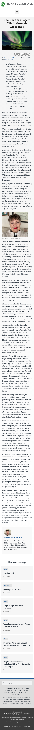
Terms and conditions (24, 726)
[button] (17, 11)
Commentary (7, 585)
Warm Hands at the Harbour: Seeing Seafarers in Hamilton (16, 625)
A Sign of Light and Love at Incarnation (13, 606)
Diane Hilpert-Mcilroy (11, 58)
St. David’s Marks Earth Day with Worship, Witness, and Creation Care (16, 644)
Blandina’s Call (8, 573)
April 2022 (7, 59)
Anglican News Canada (7, 717)
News (5, 569)
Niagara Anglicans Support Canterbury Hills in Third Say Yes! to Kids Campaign (16, 664)
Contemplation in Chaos (12, 589)
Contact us (7, 726)
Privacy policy (14, 726)
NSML (12, 59)
